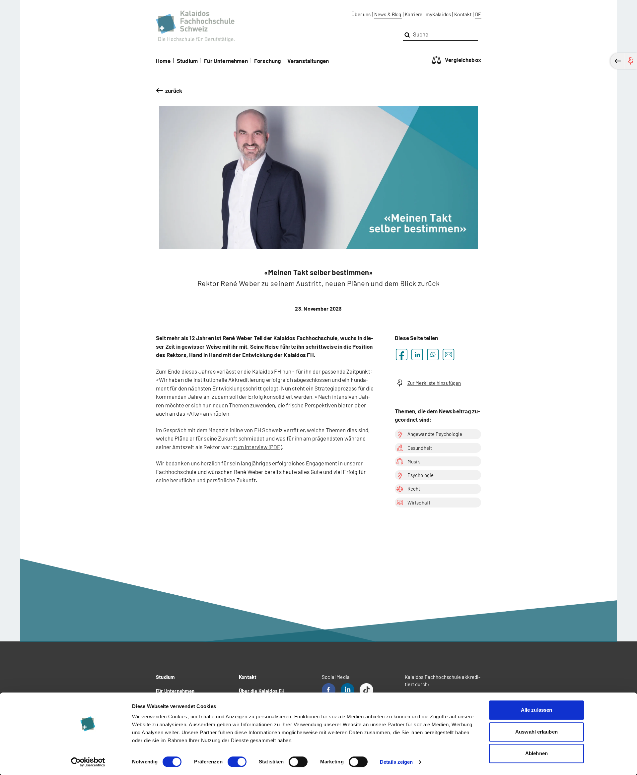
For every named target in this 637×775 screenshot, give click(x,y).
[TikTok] (366, 690)
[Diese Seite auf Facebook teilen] (401, 354)
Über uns (361, 14)
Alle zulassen (536, 710)
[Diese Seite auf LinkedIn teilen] (417, 354)
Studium (187, 60)
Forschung (267, 60)
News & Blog (387, 14)
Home (163, 60)
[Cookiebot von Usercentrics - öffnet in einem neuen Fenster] (88, 762)
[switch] (237, 761)
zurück (173, 90)
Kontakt (462, 14)
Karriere (413, 14)
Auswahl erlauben (536, 732)
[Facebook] (328, 690)
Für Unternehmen (226, 60)
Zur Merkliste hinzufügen (434, 383)
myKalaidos (438, 14)
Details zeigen (396, 762)
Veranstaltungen (308, 60)
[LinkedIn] (347, 690)
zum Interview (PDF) (257, 447)
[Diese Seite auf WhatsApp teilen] (433, 354)
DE (478, 14)
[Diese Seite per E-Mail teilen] (448, 354)
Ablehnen (536, 753)
